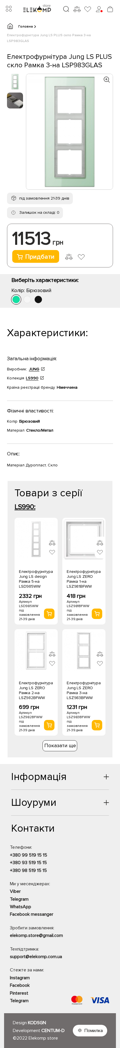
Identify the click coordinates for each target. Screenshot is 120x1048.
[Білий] (27, 299)
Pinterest (19, 993)
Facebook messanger (31, 914)
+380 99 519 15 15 (28, 855)
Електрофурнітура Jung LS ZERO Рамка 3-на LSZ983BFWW (84, 690)
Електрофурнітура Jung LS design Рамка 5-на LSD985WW (36, 579)
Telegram (19, 899)
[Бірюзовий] (16, 299)
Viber (15, 891)
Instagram (20, 978)
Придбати (39, 257)
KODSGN (37, 1023)
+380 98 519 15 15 (28, 870)
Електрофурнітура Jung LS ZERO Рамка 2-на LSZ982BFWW (36, 690)
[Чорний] (38, 299)
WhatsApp (20, 907)
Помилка (93, 1030)
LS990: (25, 507)
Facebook (20, 985)
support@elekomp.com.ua (36, 957)
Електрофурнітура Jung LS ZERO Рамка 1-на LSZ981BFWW (84, 579)
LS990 (32, 378)
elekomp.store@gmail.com (36, 935)
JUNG (34, 369)
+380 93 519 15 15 (28, 863)
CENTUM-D (53, 1030)
